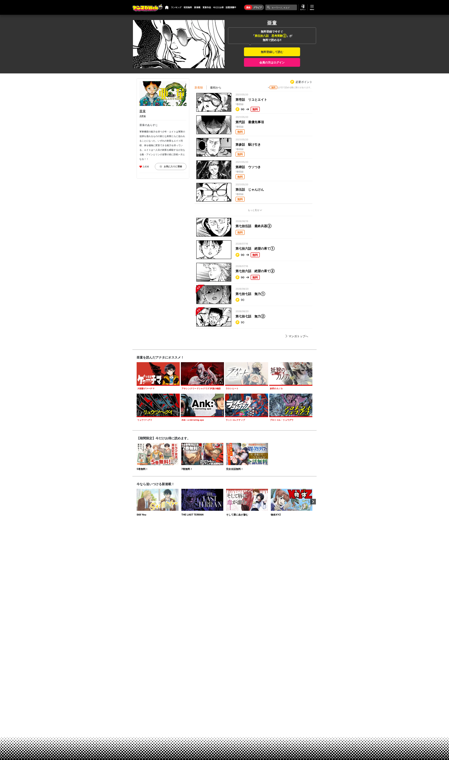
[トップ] (167, 7)
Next (313, 501)
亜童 (142, 111)
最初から (215, 87)
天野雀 (142, 116)
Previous (136, 501)
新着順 (199, 87)
